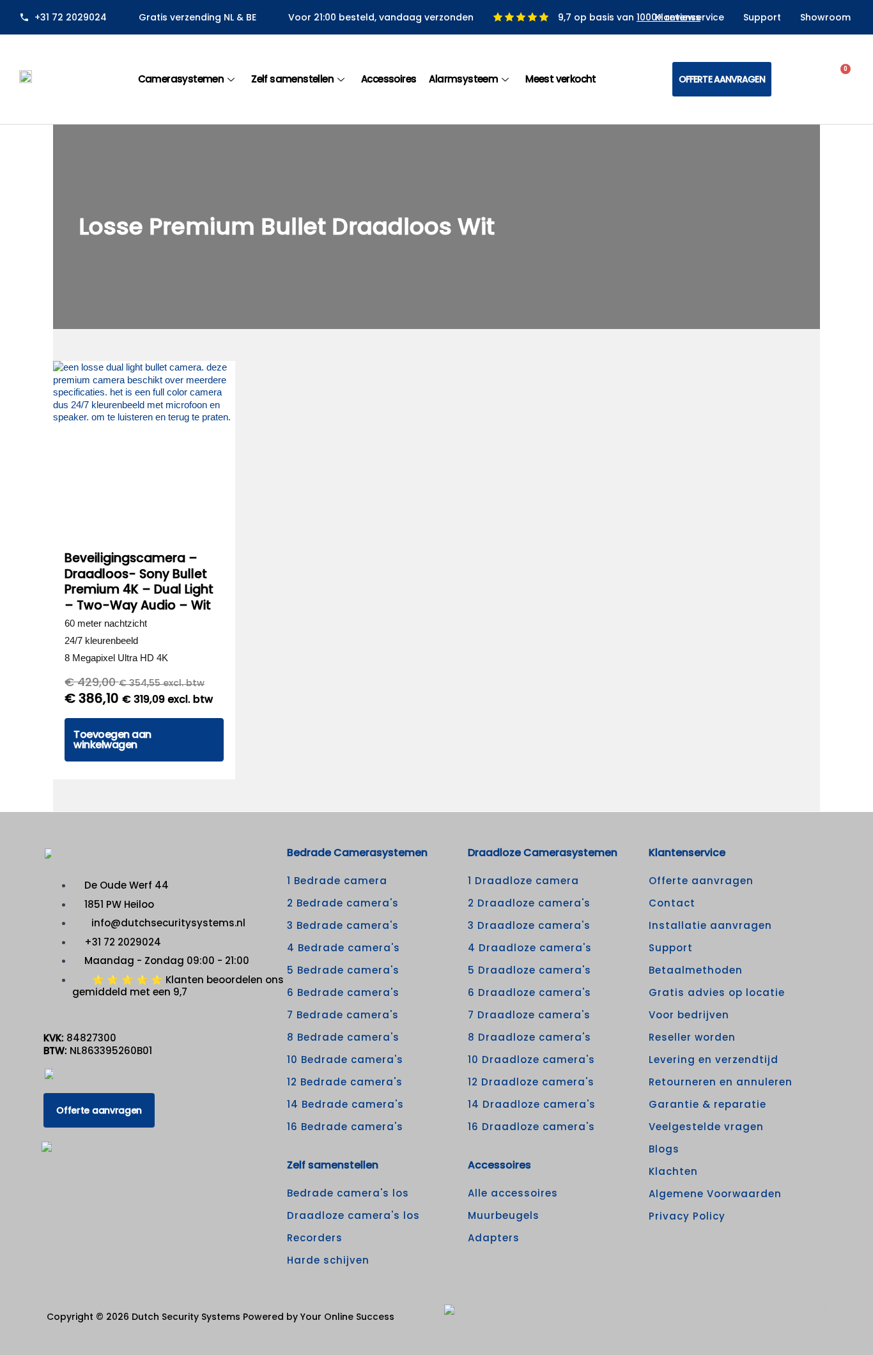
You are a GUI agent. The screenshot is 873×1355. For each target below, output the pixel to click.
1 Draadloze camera (523, 880)
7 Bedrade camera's (343, 1015)
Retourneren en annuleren (720, 1082)
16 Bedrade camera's (345, 1126)
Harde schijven (328, 1260)
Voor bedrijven (689, 1015)
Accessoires (388, 79)
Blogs (664, 1149)
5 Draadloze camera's (529, 970)
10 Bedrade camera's (345, 1059)
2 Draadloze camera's (529, 903)
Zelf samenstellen (292, 79)
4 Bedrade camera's (343, 947)
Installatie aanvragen (710, 925)
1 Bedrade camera (337, 880)
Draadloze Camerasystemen (542, 852)
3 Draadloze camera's (529, 925)
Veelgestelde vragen (706, 1126)
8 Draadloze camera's (529, 1037)
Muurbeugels (503, 1215)
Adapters (494, 1237)
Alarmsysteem (463, 79)
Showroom (825, 17)
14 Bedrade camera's (345, 1104)
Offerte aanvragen (701, 880)
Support (762, 17)
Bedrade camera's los (348, 1193)
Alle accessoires (513, 1193)
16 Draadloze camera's (531, 1126)
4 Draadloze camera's (530, 947)
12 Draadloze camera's (531, 1082)
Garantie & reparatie (707, 1104)
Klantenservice (689, 17)
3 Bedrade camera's (343, 925)
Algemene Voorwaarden (715, 1193)
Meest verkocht (560, 79)
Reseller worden (692, 1037)
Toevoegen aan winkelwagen (112, 739)
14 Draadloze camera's (532, 1104)
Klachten (673, 1171)
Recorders (315, 1237)
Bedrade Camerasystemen (357, 852)
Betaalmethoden (696, 970)
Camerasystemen (181, 79)
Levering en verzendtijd (713, 1059)
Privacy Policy (687, 1216)
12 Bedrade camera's (345, 1082)
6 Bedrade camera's (343, 992)
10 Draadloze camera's (531, 1059)
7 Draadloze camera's (529, 1015)
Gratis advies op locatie (717, 992)
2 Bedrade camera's (343, 903)
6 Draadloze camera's (529, 992)
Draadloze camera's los (353, 1215)
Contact (672, 903)
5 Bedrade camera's (343, 970)
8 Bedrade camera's (343, 1037)
